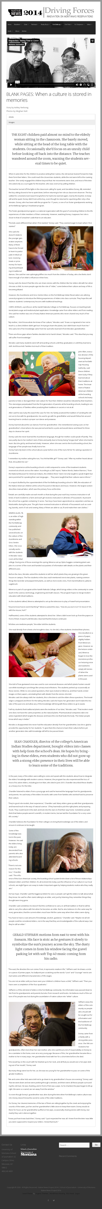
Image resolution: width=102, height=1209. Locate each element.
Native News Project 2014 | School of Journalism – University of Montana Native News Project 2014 (51, 12)
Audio (9, 31)
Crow (25, 24)
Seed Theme (27, 1193)
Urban (89, 24)
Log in (77, 1193)
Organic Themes (41, 1193)
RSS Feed (70, 1193)
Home (9, 24)
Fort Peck (68, 24)
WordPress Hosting (57, 1193)
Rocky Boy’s (44, 24)
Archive (24, 31)
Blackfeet (17, 24)
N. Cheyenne (79, 24)
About (17, 31)
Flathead (34, 24)
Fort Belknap (57, 24)
